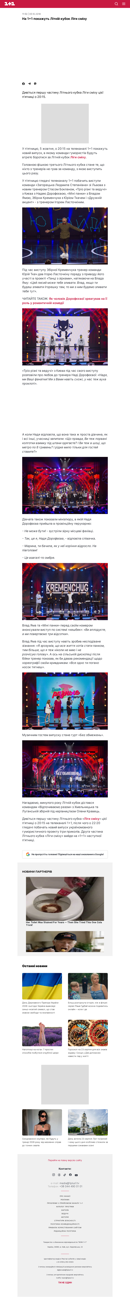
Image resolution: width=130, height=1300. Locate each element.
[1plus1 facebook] (70, 1175)
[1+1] (10, 3)
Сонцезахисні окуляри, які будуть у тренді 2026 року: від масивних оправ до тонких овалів (41, 1142)
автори (65, 1217)
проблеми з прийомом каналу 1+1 (65, 1203)
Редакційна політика (65, 1231)
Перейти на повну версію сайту (65, 1160)
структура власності (65, 1220)
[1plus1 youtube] (76, 1175)
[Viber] (35, 84)
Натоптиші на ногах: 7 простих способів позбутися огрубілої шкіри (40, 1051)
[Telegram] (29, 84)
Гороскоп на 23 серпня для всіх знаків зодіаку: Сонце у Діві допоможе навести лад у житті (87, 1052)
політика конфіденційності (65, 1224)
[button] (123, 4)
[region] (65, 123)
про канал (65, 1196)
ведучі (65, 1214)
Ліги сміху (78, 157)
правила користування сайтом (65, 1227)
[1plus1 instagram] (53, 1175)
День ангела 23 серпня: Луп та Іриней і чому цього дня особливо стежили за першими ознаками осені (88, 1142)
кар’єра (65, 1210)
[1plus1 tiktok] (65, 1175)
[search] (116, 4)
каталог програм (65, 1207)
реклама (65, 1200)
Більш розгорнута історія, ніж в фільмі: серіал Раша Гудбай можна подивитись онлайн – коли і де (88, 1006)
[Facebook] (23, 84)
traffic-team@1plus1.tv (65, 1278)
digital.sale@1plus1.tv (65, 1270)
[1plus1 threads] (59, 1175)
